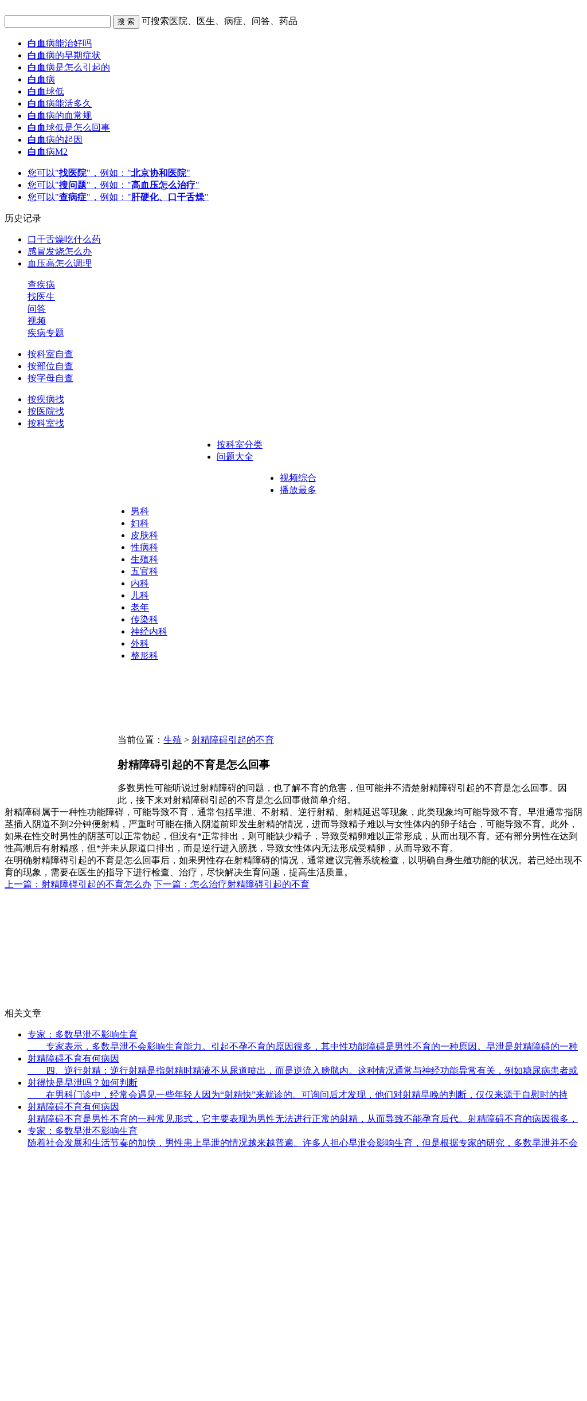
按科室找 (46, 423)
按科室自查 (50, 354)
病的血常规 (60, 115)
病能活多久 (60, 103)
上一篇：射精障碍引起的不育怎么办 (78, 884)
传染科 (144, 619)
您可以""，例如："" (109, 173)
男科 (140, 511)
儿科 (140, 595)
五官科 (144, 571)
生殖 (172, 740)
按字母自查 (50, 378)
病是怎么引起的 (69, 67)
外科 (140, 643)
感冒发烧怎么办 (60, 251)
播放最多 (298, 490)
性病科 (144, 547)
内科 (140, 583)
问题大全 (235, 456)
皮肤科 (144, 535)
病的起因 (55, 139)
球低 (46, 91)
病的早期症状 (64, 55)
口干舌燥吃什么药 (64, 239)
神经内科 (149, 631)
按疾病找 (46, 399)
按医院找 (46, 411)
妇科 (140, 523)
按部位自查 (50, 366)
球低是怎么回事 (69, 127)
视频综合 (298, 478)
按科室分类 (240, 444)
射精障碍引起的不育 (232, 740)
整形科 (144, 655)
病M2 (48, 151)
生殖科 (144, 559)
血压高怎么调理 (60, 263)
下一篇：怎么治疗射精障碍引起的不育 (232, 884)
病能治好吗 (60, 43)
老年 (140, 607)
